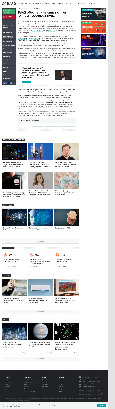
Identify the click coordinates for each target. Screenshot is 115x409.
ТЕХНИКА (60, 3)
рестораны (38, 28)
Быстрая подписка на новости (90, 377)
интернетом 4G (51, 30)
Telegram (61, 389)
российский (25, 21)
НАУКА (66, 3)
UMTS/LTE (51, 53)
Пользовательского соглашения (11, 406)
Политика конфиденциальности (91, 381)
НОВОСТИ (27, 3)
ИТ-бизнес (6, 71)
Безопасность (7, 49)
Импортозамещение (9, 45)
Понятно (101, 405)
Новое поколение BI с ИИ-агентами (29, 120)
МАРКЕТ (54, 3)
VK (59, 382)
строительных (22, 38)
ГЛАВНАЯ (20, 3)
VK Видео (61, 384)
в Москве (37, 38)
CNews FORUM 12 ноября (7, 11)
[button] (99, 3)
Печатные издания (29, 391)
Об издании (45, 380)
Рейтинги (6, 75)
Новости (7, 380)
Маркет (26, 384)
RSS (83, 379)
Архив (7, 389)
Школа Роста (7, 22)
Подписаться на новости (52, 128)
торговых (62, 102)
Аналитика (35, 3)
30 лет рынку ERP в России (8, 26)
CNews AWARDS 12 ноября (7, 16)
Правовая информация (88, 386)
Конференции (28, 380)
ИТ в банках (6, 56)
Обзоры (7, 386)
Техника (26, 386)
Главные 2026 (8, 31)
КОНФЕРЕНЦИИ (44, 3)
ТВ (70, 3)
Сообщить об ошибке (88, 384)
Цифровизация (7, 41)
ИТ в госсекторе (7, 52)
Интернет (6, 67)
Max (60, 380)
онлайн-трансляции (57, 55)
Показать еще (40, 241)
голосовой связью (38, 30)
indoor (59, 43)
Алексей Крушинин (25, 95)
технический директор (39, 95)
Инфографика (7, 78)
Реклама (44, 382)
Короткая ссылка (70, 128)
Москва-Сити (42, 106)
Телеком (5, 63)
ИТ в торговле (7, 60)
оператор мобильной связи (39, 21)
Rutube (61, 386)
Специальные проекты (30, 382)
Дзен (60, 391)
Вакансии (45, 384)
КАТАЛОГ (93, 3)
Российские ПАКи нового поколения (8, 36)
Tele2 (19, 21)
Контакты (45, 386)
